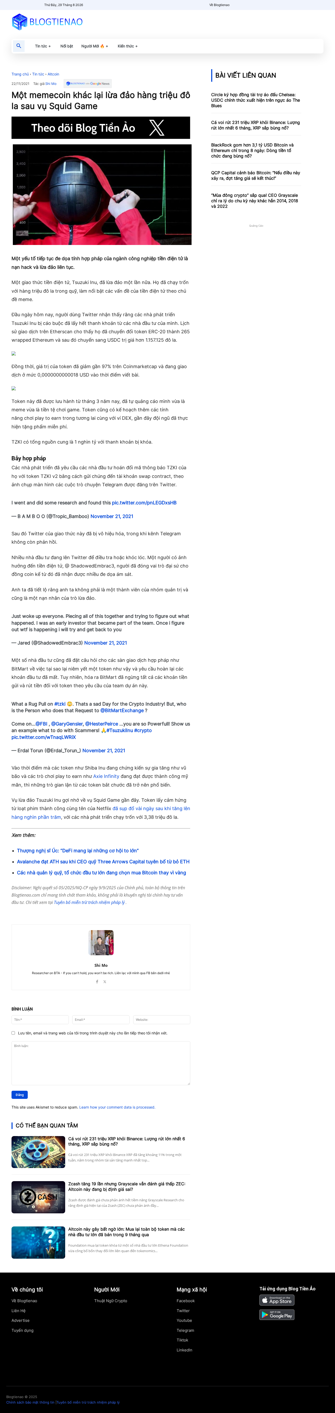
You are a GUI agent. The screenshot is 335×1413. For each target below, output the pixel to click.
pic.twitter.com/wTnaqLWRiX (44, 737)
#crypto (143, 730)
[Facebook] (49, 911)
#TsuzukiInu (120, 730)
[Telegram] (74, 911)
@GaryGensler (67, 724)
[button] (19, 46)
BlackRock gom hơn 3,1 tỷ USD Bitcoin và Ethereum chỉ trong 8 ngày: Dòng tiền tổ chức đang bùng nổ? (252, 150)
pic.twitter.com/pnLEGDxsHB (144, 502)
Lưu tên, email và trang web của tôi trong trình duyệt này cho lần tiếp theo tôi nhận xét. (93, 1033)
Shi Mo (51, 83)
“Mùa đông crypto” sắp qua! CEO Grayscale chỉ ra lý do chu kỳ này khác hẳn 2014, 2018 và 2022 (254, 201)
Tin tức (38, 74)
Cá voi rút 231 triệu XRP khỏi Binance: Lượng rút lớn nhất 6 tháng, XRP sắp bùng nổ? (126, 1141)
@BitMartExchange (122, 710)
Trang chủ (20, 74)
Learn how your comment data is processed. (117, 1107)
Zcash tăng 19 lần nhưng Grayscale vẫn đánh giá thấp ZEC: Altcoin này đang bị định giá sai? (126, 1186)
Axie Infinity (106, 776)
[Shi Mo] (101, 942)
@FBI (41, 724)
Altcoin (53, 74)
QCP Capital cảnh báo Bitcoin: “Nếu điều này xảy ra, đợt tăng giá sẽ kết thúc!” (255, 175)
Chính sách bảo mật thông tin (30, 1402)
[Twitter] (62, 911)
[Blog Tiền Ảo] (59, 22)
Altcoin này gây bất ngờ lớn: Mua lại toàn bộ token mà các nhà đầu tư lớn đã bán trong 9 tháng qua (126, 1231)
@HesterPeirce (101, 724)
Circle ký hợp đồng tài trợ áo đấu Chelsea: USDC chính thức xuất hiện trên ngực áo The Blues (255, 100)
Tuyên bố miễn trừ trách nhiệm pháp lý (90, 902)
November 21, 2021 (112, 516)
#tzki (59, 704)
